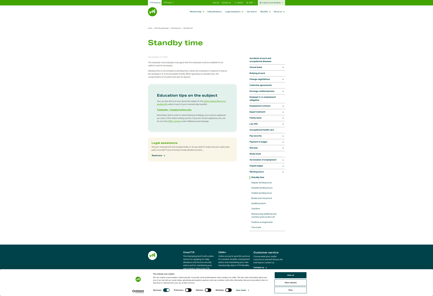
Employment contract (260, 106)
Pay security (256, 136)
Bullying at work (257, 73)
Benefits (264, 12)
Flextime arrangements (262, 222)
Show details (241, 290)
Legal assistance (233, 12)
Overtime (255, 209)
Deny (291, 290)
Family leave (255, 118)
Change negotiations (260, 79)
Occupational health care (262, 130)
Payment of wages (258, 142)
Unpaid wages (256, 166)
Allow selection (291, 283)
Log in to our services (272, 3)
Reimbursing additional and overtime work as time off (263, 215)
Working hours (176, 28)
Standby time (257, 177)
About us (278, 12)
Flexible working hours (261, 193)
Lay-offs (254, 124)
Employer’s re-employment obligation (263, 98)
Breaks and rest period (261, 198)
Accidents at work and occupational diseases (260, 60)
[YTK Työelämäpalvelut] (152, 11)
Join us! (215, 3)
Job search (251, 12)
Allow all (290, 275)
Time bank (256, 227)
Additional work (258, 204)
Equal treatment (257, 112)
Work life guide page (161, 28)
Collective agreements (261, 85)
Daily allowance (214, 12)
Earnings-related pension (262, 91)
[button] (239, 2)
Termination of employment (263, 160)
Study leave (255, 154)
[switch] (188, 290)
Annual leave (256, 67)
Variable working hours (261, 188)
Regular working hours (261, 183)
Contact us (226, 3)
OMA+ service (174, 121)
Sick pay (254, 148)
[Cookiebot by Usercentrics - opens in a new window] (138, 291)
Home (150, 28)
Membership (196, 12)
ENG (251, 3)
